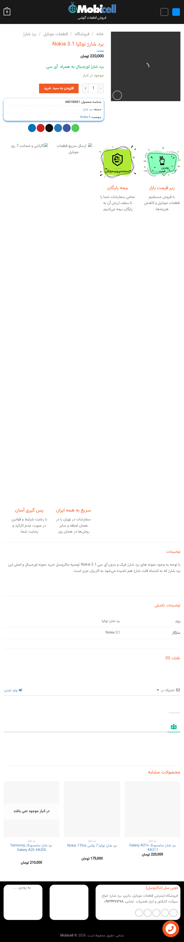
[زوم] (117, 95)
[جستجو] (164, 12)
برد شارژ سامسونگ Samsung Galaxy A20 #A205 (31, 847)
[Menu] (176, 12)
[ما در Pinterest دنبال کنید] (148, 913)
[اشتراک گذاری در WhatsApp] (75, 128)
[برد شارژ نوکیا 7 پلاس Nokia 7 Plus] (92, 809)
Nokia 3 (85, 117)
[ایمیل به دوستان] (49, 128)
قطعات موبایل (55, 34)
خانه (100, 34)
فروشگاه (82, 34)
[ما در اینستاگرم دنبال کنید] (165, 913)
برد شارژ (29, 34)
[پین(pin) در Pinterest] (41, 128)
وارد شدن (11, 690)
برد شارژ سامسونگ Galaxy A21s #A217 (152, 847)
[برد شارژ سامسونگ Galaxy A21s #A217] (152, 809)
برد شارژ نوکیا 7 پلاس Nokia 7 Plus (92, 846)
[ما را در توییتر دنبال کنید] (156, 913)
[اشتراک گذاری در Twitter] (58, 128)
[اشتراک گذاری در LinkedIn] (32, 128)
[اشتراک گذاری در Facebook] (67, 128)
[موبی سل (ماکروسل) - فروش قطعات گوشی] (92, 7)
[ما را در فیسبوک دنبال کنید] (174, 913)
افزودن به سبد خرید (59, 88)
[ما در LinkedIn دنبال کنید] (139, 913)
